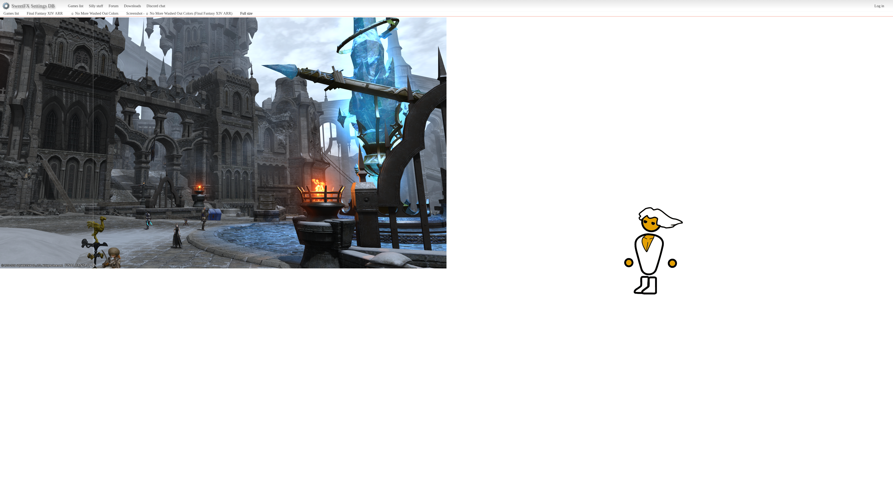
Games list (75, 6)
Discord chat (156, 6)
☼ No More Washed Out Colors (94, 13)
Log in (879, 6)
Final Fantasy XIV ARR (45, 13)
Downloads (132, 6)
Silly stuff (96, 6)
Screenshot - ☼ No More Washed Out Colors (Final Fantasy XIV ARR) (179, 13)
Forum (113, 6)
